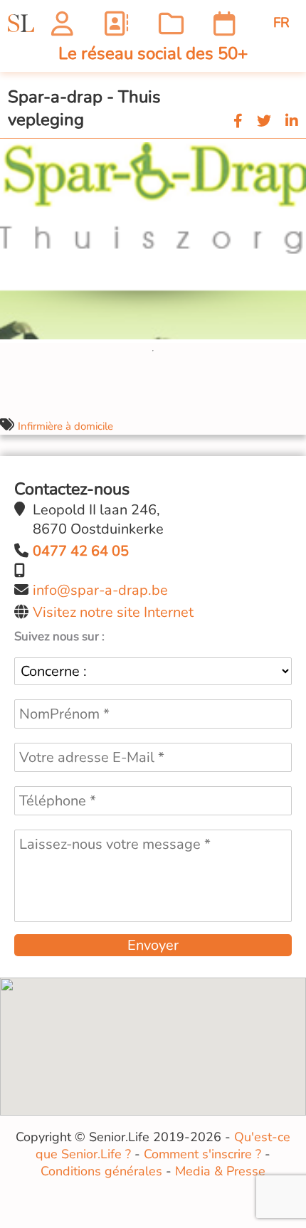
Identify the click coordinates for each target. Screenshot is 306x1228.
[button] (293, 151)
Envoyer (153, 945)
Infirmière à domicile (65, 426)
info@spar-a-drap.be (100, 590)
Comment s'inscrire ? (202, 1154)
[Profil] (62, 23)
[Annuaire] (115, 23)
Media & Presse (220, 1171)
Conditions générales (101, 1171)
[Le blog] (171, 23)
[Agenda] (224, 23)
